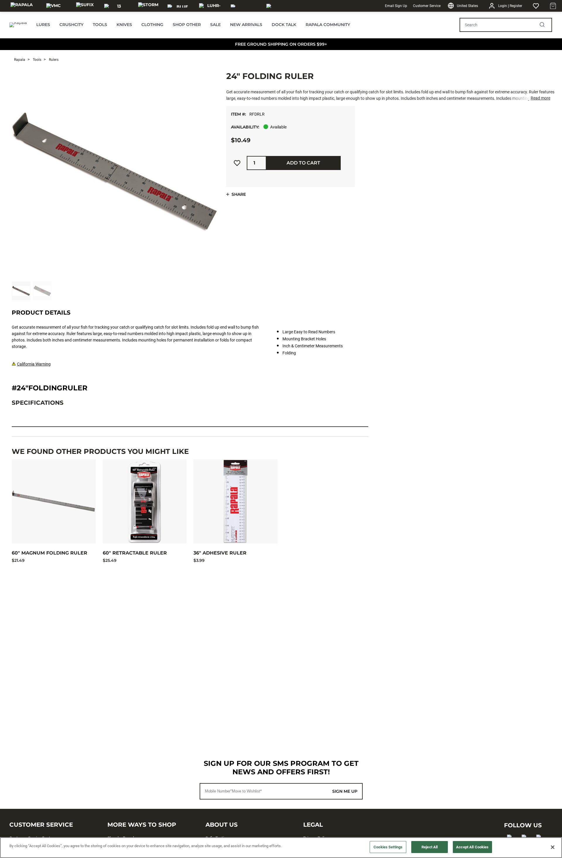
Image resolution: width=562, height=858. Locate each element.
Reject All (430, 847)
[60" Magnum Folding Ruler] (54, 501)
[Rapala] (21, 6)
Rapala (19, 60)
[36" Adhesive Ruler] (235, 501)
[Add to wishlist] (237, 163)
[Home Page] (18, 25)
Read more (540, 98)
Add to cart (303, 163)
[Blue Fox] (180, 6)
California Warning (34, 364)
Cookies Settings (387, 847)
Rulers (53, 60)
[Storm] (148, 6)
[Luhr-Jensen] (211, 6)
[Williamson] (245, 6)
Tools (36, 60)
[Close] (552, 847)
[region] (281, 847)
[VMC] (53, 6)
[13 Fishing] (116, 6)
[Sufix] (85, 6)
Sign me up (344, 791)
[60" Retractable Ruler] (145, 501)
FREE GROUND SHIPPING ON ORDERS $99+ (281, 44)
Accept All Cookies (472, 847)
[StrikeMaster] (283, 6)
